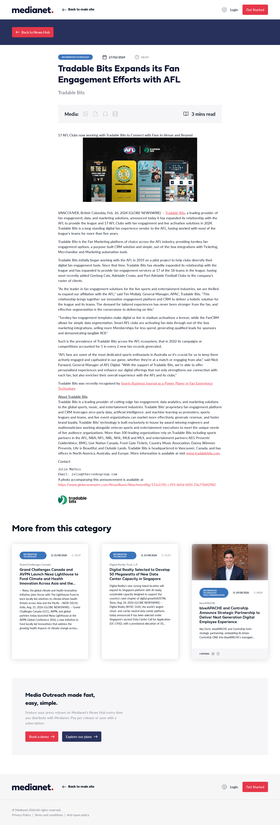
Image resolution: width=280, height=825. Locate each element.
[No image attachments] (85, 114)
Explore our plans (79, 736)
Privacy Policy (21, 815)
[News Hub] (32, 10)
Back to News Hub (36, 32)
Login (234, 9)
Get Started (255, 9)
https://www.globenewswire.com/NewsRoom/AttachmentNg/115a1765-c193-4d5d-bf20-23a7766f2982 (137, 484)
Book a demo (39, 736)
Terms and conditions (49, 815)
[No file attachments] (95, 114)
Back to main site (81, 9)
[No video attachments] (115, 114)
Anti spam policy (78, 815)
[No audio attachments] (105, 114)
